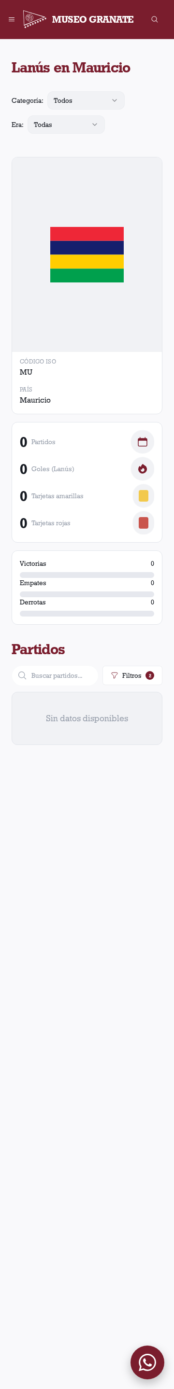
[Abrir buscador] (154, 19)
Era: (18, 124)
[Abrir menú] (11, 19)
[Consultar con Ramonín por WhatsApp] (147, 1362)
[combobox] (86, 100)
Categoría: (28, 100)
